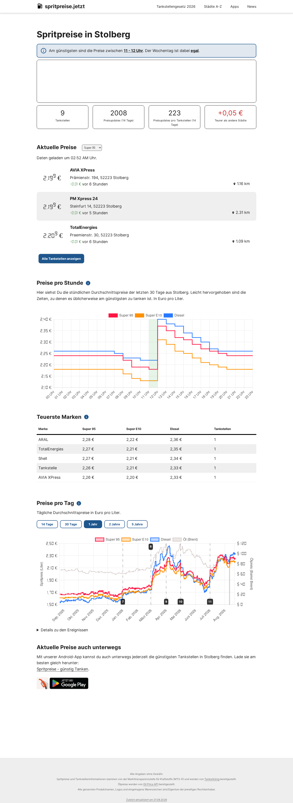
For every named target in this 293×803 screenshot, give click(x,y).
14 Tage (47, 524)
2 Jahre (114, 524)
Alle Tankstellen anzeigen (61, 258)
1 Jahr (93, 524)
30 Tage (71, 524)
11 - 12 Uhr (133, 50)
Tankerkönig (211, 779)
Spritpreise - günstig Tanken (62, 669)
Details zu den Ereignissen (64, 630)
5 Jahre (137, 524)
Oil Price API (150, 784)
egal (195, 50)
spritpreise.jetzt (65, 6)
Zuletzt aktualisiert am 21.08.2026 (146, 799)
